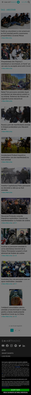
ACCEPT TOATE (15, 390)
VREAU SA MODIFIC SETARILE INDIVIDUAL (15, 392)
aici (2, 373)
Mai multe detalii (17, 366)
